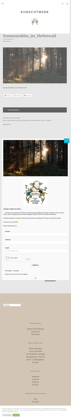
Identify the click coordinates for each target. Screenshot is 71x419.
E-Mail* (7, 248)
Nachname (8, 239)
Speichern (35, 265)
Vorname (7, 231)
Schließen (67, 140)
